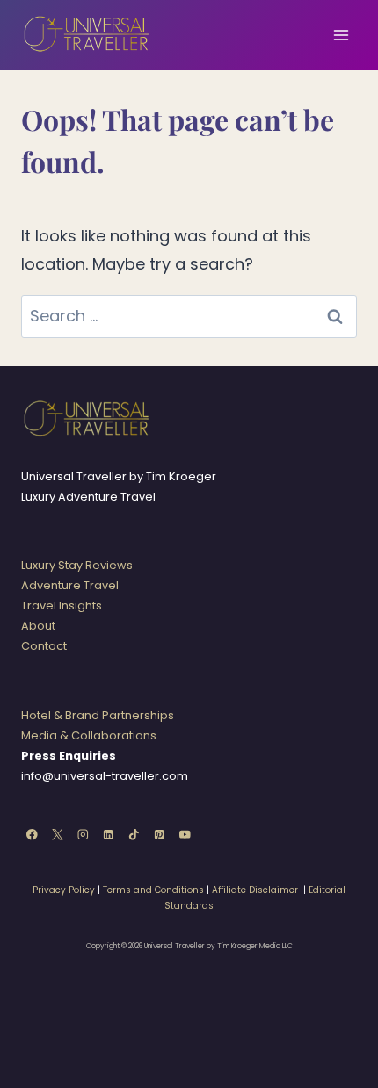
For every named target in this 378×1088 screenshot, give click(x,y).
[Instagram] (83, 835)
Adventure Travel (70, 585)
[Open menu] (340, 34)
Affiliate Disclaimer (255, 890)
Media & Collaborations (88, 735)
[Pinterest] (160, 835)
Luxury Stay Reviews (77, 565)
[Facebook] (32, 835)
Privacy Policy (64, 890)
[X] (58, 835)
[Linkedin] (109, 835)
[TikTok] (134, 835)
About (38, 625)
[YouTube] (185, 835)
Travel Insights (61, 605)
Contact (44, 645)
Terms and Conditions (153, 890)
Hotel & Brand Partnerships (97, 715)
